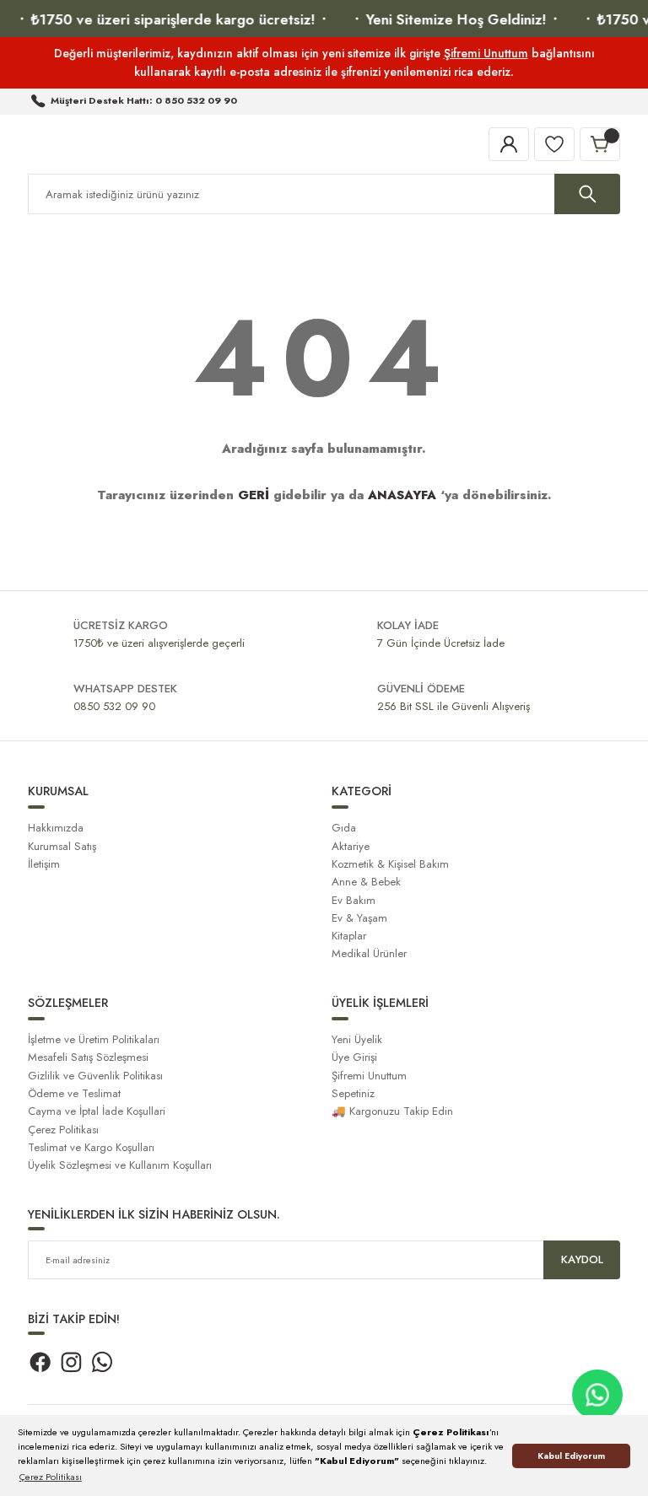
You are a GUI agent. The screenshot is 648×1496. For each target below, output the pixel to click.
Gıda (344, 828)
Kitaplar (349, 936)
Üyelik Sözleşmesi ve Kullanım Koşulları (120, 1165)
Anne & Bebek (366, 882)
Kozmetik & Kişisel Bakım (390, 864)
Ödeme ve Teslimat (74, 1093)
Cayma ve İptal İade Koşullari (96, 1111)
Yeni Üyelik (357, 1039)
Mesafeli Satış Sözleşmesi (88, 1057)
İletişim (44, 864)
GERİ (253, 495)
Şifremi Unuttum (486, 53)
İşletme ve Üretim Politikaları (93, 1039)
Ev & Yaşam (359, 918)
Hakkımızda (56, 828)
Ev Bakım (353, 900)
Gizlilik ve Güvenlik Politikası (95, 1076)
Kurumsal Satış (62, 846)
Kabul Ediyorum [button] (571, 1456)
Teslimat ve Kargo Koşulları (91, 1147)
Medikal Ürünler (369, 953)
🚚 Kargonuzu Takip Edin (392, 1111)
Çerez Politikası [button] (50, 1476)
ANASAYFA (402, 495)
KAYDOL (582, 1259)
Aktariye (351, 846)
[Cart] (600, 144)
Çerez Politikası (63, 1130)
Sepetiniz (353, 1093)
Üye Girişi (354, 1057)
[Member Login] (509, 144)
